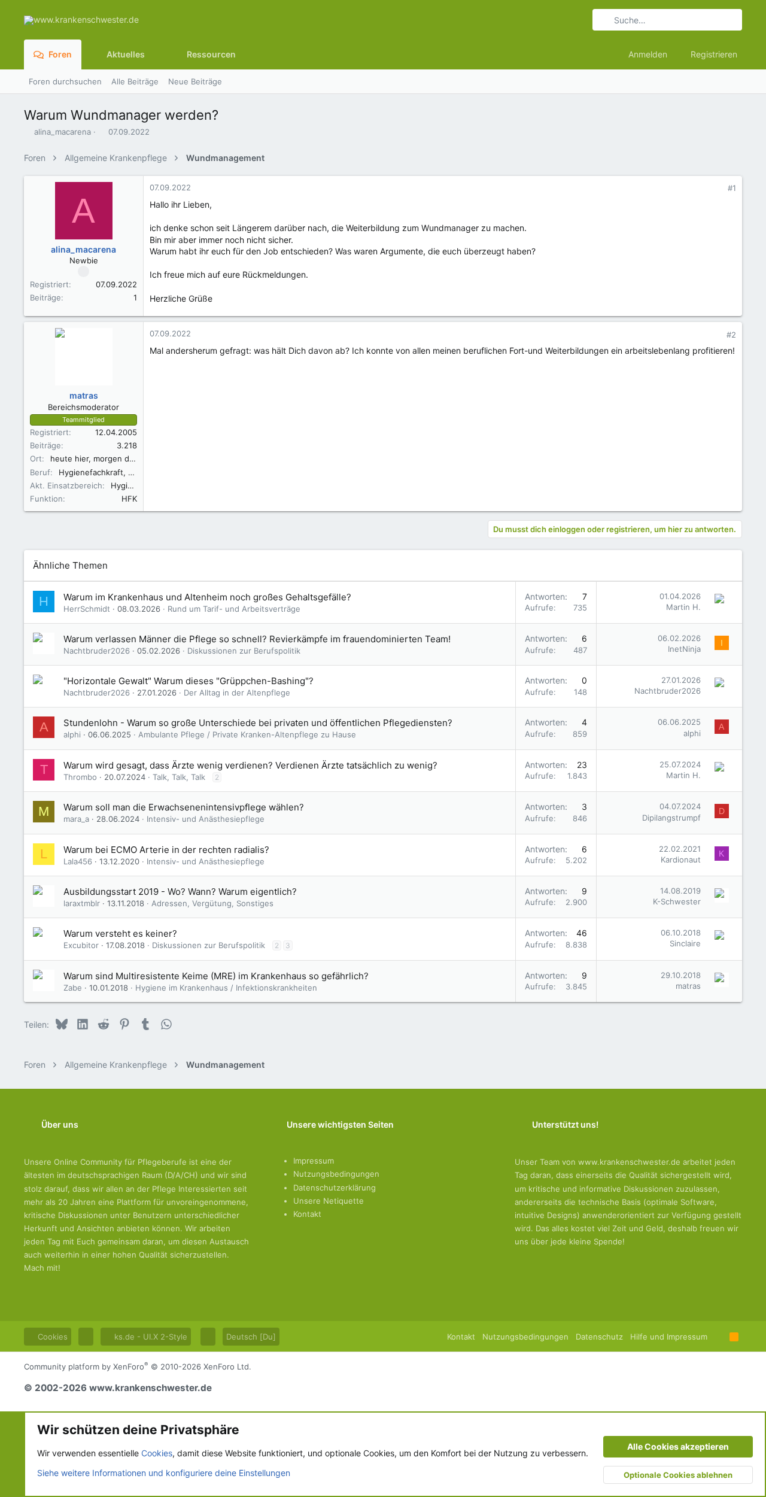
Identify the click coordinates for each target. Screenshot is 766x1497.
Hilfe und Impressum (668, 1336)
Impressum (313, 1160)
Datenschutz (599, 1336)
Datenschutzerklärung (334, 1187)
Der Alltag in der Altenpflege (237, 692)
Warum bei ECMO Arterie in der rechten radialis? (166, 849)
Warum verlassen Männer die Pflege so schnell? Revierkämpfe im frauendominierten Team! (257, 639)
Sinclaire (685, 943)
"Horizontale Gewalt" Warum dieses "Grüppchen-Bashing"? (188, 681)
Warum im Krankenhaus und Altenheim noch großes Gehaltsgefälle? (207, 597)
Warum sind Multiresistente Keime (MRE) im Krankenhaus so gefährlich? (216, 976)
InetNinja (684, 649)
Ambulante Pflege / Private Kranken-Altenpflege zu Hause (247, 734)
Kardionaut (681, 859)
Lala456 (77, 861)
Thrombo (80, 777)
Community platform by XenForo (137, 1366)
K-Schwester (677, 901)
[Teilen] (715, 188)
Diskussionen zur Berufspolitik (243, 650)
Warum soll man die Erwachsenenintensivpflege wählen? (183, 807)
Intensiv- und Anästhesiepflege (206, 819)
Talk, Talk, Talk (179, 777)
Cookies (51, 1336)
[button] (154, 54)
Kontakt (307, 1214)
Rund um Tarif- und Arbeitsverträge (234, 609)
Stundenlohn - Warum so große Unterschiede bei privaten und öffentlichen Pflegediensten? (257, 722)
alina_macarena (62, 131)
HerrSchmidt (86, 609)
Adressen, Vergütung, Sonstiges (212, 903)
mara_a (76, 819)
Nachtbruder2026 (96, 650)
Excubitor (81, 945)
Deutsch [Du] (251, 1336)
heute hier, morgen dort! (96, 458)
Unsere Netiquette (328, 1201)
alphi (72, 734)
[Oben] (718, 1337)
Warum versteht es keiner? (120, 933)
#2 (731, 334)
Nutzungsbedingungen (336, 1174)
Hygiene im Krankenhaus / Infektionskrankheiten (226, 987)
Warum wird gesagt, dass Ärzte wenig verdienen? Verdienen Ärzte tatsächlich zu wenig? (250, 765)
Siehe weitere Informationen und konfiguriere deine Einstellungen (163, 1473)
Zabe (72, 987)
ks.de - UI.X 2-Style (149, 1336)
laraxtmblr (81, 903)
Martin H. (683, 607)
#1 (732, 188)
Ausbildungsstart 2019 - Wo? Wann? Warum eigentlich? (180, 891)
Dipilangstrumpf (671, 817)
